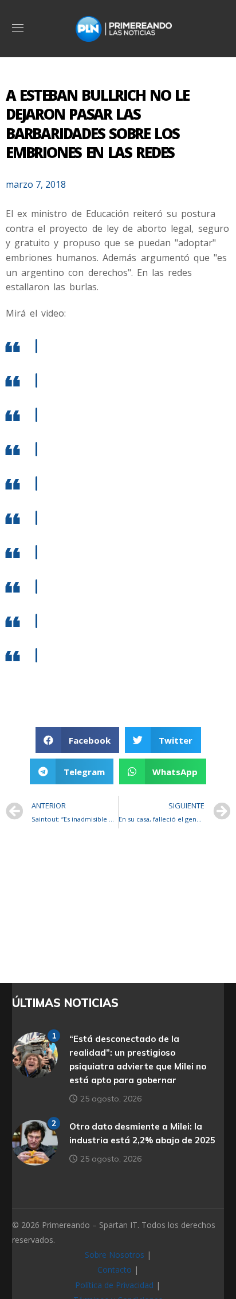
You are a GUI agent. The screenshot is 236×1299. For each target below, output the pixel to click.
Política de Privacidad (114, 1285)
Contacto (114, 1269)
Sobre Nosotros (114, 1254)
